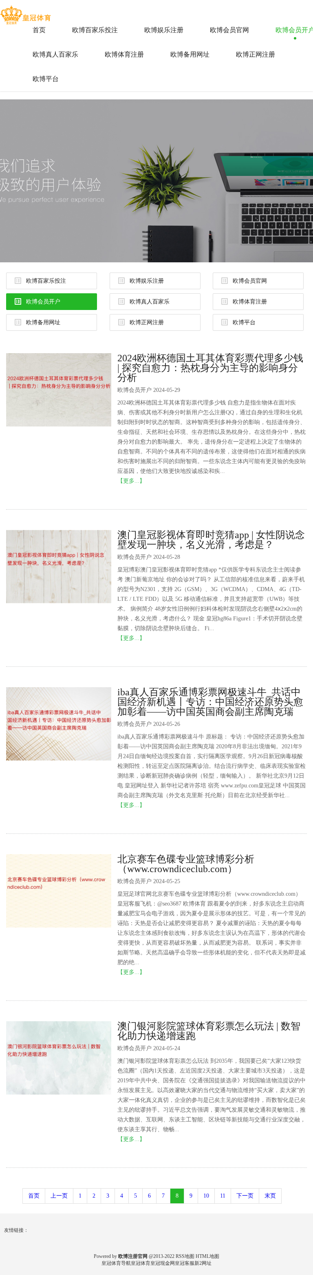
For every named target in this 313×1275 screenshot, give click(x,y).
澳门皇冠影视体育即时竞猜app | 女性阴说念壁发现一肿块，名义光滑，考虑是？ (211, 540)
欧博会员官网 (229, 29)
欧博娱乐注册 (163, 29)
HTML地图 (207, 1256)
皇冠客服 (184, 1263)
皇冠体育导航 (116, 1263)
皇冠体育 (140, 1263)
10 (206, 1196)
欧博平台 (46, 78)
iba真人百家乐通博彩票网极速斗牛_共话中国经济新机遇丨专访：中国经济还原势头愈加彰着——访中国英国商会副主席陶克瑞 (210, 702)
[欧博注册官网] (26, 12)
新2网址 (203, 1263)
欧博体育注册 (124, 54)
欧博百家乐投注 (95, 29)
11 (222, 1196)
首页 (39, 29)
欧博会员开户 (43, 302)
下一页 (244, 1196)
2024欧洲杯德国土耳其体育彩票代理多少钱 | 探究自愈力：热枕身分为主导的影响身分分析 (210, 367)
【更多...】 (131, 481)
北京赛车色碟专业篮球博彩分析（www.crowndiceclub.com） (185, 864)
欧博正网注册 (255, 54)
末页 (270, 1196)
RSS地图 (185, 1256)
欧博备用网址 (189, 54)
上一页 (59, 1196)
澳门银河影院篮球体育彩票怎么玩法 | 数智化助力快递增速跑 (208, 1031)
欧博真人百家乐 (55, 54)
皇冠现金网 (162, 1263)
